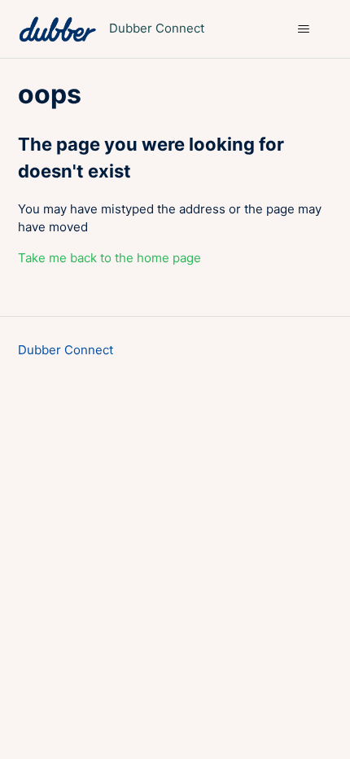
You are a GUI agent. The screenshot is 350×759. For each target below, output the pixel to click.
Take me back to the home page (109, 257)
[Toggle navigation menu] (304, 29)
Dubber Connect (65, 350)
